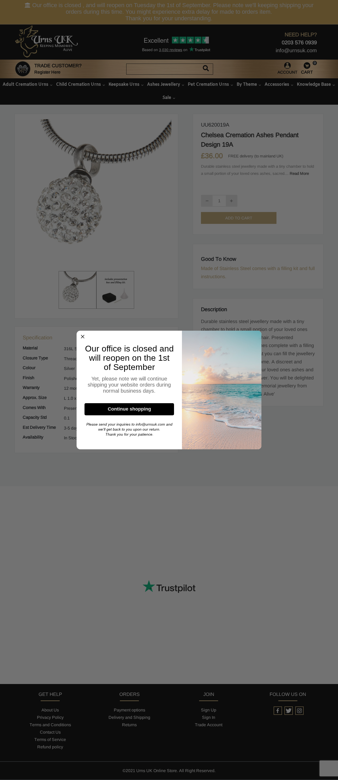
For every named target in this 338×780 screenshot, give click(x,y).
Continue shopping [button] (129, 409)
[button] (83, 337)
